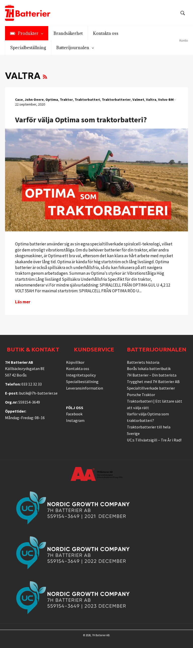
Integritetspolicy (81, 375)
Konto (183, 40)
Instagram (75, 420)
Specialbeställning (82, 381)
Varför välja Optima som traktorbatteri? (81, 119)
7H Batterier (99, 635)
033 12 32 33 (31, 384)
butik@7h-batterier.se (38, 393)
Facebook (74, 413)
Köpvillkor (75, 362)
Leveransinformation (84, 388)
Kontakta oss (77, 368)
